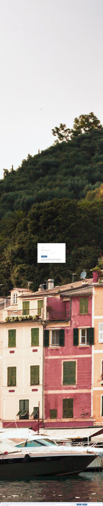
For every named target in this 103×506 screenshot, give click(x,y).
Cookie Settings (73, 504)
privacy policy (43, 260)
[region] (51, 504)
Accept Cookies (85, 504)
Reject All (79, 504)
